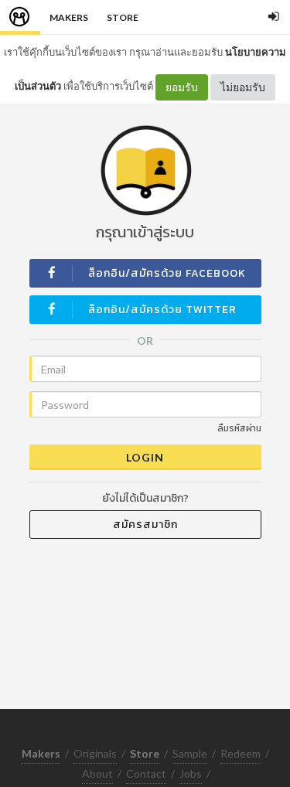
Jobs (190, 773)
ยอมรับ (181, 87)
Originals (95, 753)
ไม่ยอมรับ (242, 87)
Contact (146, 773)
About (97, 773)
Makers (68, 17)
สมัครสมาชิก (145, 524)
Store (122, 17)
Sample (189, 753)
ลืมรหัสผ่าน (239, 428)
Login (145, 457)
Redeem (240, 753)
